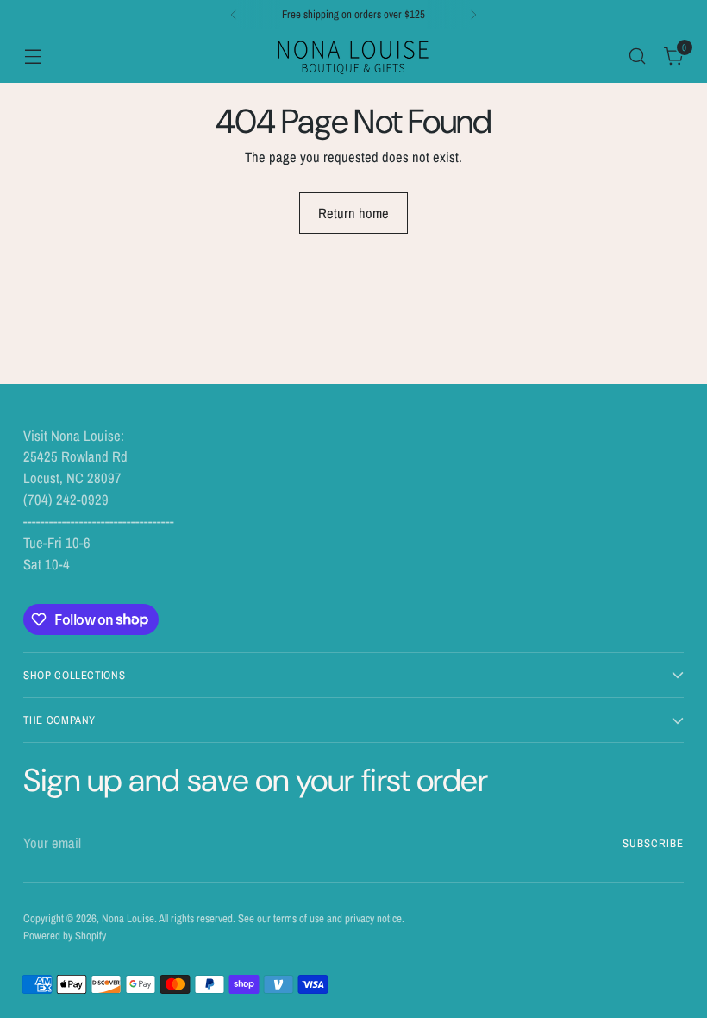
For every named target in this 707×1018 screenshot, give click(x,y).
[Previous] (234, 14)
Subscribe (653, 843)
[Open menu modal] (32, 55)
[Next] (473, 14)
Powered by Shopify (64, 935)
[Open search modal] (637, 55)
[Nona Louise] (353, 56)
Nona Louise (128, 918)
